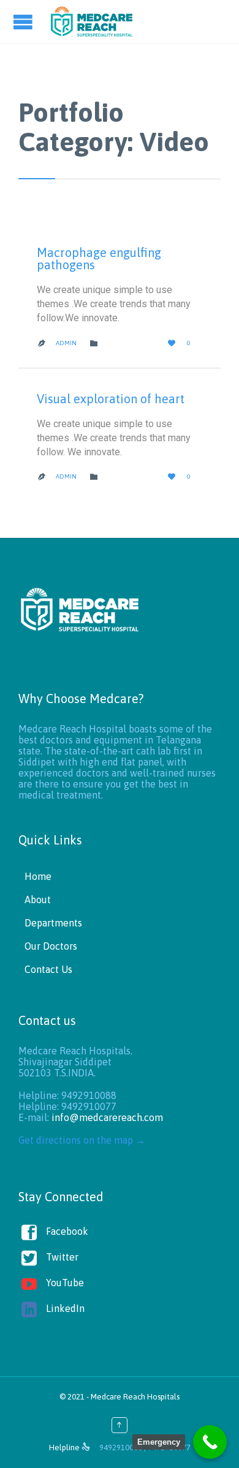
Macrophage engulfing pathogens (99, 258)
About (38, 899)
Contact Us (48, 969)
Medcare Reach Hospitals (135, 1396)
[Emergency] (210, 1442)
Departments (53, 922)
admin (66, 343)
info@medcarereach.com (107, 1117)
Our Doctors (51, 946)
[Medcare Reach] (91, 21)
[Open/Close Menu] (24, 22)
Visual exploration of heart (110, 399)
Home (38, 876)
